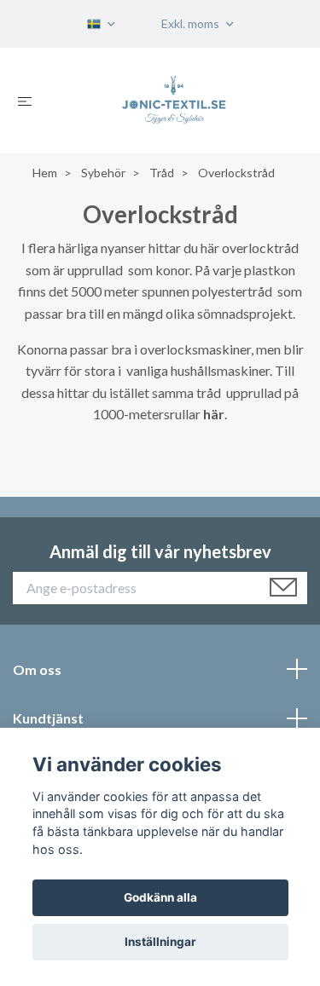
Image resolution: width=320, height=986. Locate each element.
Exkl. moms (191, 23)
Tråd (161, 172)
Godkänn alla (160, 897)
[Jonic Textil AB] (174, 100)
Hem (44, 172)
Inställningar (160, 942)
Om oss (37, 669)
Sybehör (103, 172)
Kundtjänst (48, 718)
